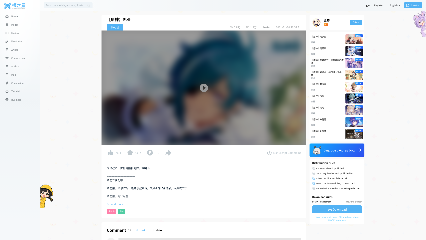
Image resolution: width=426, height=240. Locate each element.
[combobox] (64, 5)
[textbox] (64, 5)
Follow (356, 22)
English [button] (394, 5)
